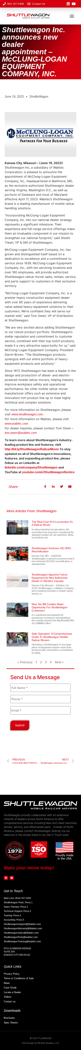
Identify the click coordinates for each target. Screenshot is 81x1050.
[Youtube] (73, 4)
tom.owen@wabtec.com (21, 432)
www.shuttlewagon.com (27, 414)
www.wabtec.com (16, 423)
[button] (71, 16)
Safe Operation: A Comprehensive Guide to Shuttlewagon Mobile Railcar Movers (52, 637)
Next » (59, 662)
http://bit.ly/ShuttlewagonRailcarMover (32, 449)
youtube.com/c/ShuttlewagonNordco (48, 472)
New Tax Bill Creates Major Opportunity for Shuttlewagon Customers (49, 607)
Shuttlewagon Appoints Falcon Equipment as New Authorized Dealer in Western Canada (50, 577)
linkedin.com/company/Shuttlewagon (31, 467)
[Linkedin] (68, 4)
